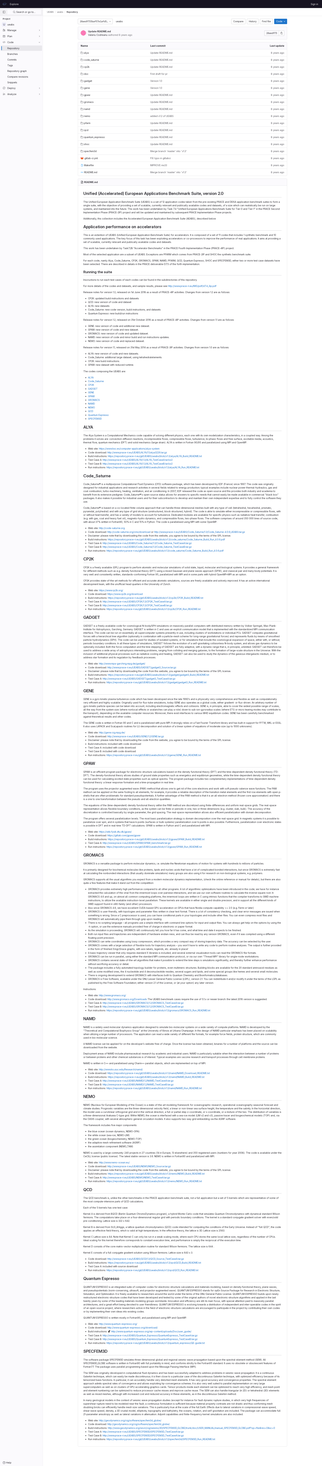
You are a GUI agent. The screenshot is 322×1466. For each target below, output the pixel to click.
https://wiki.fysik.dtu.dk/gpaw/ (115, 831)
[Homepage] (4, 4)
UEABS (50, 12)
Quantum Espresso (98, 415)
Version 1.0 (156, 80)
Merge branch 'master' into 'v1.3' (168, 151)
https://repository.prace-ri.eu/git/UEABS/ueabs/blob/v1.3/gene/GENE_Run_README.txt (153, 755)
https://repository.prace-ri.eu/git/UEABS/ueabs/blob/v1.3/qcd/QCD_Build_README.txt (154, 1262)
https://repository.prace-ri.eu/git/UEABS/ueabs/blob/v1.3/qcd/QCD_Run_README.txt (152, 1270)
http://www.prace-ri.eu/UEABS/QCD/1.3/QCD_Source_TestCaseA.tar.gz (145, 1258)
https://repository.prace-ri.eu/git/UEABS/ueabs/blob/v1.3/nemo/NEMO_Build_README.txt (156, 1173)
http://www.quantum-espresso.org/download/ (132, 1327)
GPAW (91, 396)
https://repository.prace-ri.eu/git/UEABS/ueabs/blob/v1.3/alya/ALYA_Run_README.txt (152, 467)
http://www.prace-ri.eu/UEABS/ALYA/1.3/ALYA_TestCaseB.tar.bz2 (138, 463)
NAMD (91, 403)
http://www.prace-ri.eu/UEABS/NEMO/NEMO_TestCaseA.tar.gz (136, 1177)
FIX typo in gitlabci (160, 158)
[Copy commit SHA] (281, 33)
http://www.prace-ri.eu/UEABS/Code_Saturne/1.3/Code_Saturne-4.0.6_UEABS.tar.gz (199, 531)
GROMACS (94, 399)
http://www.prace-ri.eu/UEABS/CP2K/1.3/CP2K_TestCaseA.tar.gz (137, 601)
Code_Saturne (96, 381)
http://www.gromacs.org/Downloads (127, 999)
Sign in (314, 4)
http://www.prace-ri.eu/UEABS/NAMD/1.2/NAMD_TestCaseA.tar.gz (138, 1080)
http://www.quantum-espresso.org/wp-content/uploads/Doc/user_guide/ (151, 1331)
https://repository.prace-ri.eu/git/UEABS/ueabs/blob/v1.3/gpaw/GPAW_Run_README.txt (154, 846)
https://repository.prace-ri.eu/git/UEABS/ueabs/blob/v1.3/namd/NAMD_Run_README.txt (154, 1088)
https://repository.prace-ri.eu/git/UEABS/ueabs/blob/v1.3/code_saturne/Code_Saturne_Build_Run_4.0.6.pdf (166, 539)
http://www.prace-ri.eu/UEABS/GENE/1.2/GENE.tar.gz (135, 736)
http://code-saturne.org (112, 528)
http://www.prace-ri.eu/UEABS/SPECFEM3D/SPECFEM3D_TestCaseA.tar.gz (143, 1431)
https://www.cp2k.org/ (111, 590)
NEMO (91, 407)
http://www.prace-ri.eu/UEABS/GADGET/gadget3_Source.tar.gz (141, 667)
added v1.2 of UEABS (162, 116)
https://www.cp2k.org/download (125, 594)
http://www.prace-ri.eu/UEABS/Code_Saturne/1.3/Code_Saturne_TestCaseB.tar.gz (147, 546)
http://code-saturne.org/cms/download (128, 531)
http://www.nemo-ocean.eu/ (114, 1162)
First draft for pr (159, 73)
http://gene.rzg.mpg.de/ (112, 732)
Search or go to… (26, 12)
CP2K (91, 384)
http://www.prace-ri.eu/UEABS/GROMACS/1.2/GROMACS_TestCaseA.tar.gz (143, 1002)
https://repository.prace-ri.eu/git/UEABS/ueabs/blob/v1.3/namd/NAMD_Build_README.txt (156, 1077)
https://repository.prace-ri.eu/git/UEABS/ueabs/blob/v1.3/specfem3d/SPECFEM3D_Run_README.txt (160, 1439)
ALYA (91, 377)
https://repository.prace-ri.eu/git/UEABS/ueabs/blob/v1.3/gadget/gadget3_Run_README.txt (156, 682)
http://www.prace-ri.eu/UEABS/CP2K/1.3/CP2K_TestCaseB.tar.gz (137, 605)
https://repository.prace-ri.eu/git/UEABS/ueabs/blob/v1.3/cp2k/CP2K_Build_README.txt (155, 597)
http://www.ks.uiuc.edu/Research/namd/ (121, 1069)
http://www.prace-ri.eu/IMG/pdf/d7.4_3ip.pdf (192, 286)
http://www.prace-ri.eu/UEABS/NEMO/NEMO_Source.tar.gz (139, 1166)
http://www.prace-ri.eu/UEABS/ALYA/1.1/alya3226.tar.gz (137, 452)
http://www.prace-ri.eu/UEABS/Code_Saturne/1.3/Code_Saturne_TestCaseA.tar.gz (147, 543)
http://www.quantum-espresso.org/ (118, 1323)
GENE (91, 392)
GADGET (93, 388)
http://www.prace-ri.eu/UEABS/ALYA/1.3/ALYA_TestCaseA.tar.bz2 (138, 459)
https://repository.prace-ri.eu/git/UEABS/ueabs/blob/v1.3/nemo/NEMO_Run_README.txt (154, 1181)
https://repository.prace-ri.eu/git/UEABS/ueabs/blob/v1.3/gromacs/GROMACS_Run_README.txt (158, 1010)
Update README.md (99, 31)
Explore (14, 4)
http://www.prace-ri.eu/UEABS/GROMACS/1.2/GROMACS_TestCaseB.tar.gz (143, 1006)
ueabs (119, 21)
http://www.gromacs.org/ (112, 995)
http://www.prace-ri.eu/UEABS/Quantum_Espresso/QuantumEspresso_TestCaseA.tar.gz (150, 1335)
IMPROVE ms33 (158, 165)
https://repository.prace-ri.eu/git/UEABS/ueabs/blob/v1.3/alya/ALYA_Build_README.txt (155, 456)
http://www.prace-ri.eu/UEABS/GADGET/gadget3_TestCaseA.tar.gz (139, 678)
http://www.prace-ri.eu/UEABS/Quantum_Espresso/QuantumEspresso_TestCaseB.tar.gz (150, 1339)
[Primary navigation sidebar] (4, 12)
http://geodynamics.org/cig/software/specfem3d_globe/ (130, 1420)
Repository (72, 12)
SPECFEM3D (95, 418)
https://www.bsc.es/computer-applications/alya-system (129, 448)
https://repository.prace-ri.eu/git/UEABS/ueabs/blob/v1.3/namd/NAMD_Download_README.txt (158, 1073)
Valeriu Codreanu (98, 34)
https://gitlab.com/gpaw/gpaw (123, 835)
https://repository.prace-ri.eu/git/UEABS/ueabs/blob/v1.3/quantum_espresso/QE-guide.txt (155, 1343)
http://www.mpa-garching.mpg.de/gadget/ (122, 663)
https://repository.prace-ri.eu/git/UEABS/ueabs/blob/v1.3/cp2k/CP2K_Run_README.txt (153, 609)
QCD (90, 411)
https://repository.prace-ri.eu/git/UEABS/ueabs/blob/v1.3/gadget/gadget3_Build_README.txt (158, 674)
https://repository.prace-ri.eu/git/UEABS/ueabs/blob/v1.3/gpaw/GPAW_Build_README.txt (156, 839)
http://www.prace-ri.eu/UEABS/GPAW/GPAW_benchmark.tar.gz (137, 842)
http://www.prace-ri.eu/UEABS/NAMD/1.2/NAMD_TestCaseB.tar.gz (138, 1084)
